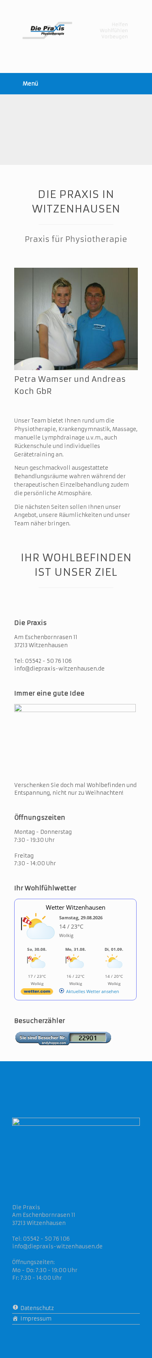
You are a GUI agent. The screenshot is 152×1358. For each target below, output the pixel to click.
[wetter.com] (37, 993)
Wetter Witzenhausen (75, 907)
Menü (30, 83)
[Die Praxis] (76, 30)
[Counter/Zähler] (62, 1043)
